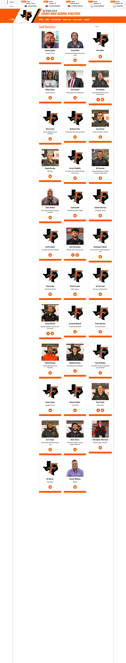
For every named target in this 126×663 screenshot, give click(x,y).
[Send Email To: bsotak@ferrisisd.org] (102, 410)
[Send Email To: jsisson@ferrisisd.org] (50, 410)
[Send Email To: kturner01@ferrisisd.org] (75, 449)
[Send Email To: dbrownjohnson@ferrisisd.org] (100, 256)
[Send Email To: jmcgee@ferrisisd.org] (52, 333)
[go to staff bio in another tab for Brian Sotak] (98, 410)
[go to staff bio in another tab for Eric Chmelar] (98, 99)
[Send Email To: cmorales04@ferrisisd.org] (100, 331)
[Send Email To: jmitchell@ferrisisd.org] (75, 331)
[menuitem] (47, 19)
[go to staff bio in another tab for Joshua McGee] (48, 333)
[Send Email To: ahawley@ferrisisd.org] (50, 255)
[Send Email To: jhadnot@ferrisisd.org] (50, 217)
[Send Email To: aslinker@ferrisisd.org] (75, 410)
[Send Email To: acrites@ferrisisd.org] (50, 139)
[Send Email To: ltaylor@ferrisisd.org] (50, 449)
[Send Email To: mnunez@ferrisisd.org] (75, 371)
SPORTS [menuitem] (41, 20)
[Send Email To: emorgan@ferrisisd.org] (50, 373)
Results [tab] (11, 6)
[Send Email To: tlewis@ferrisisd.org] (100, 294)
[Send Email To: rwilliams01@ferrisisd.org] (75, 487)
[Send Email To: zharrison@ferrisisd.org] (100, 215)
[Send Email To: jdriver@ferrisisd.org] (100, 137)
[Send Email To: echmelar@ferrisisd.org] (102, 99)
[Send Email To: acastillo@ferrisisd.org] (75, 97)
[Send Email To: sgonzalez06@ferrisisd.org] (100, 178)
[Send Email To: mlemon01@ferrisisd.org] (75, 294)
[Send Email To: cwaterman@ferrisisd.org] (100, 447)
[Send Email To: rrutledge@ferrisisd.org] (100, 373)
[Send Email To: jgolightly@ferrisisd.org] (75, 178)
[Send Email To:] (100, 56)
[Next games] (124, 4)
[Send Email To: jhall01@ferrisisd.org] (75, 215)
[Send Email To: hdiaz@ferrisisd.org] (75, 137)
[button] (30, 4)
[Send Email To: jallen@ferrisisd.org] (75, 60)
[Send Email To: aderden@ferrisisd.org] (50, 176)
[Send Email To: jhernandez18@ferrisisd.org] (77, 255)
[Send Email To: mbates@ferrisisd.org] (50, 97)
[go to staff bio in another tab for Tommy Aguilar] (48, 58)
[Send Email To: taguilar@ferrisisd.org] (52, 58)
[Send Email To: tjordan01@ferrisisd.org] (50, 294)
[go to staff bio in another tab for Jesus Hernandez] (73, 255)
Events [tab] (12, 2)
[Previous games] (17, 4)
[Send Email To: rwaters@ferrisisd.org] (50, 487)
